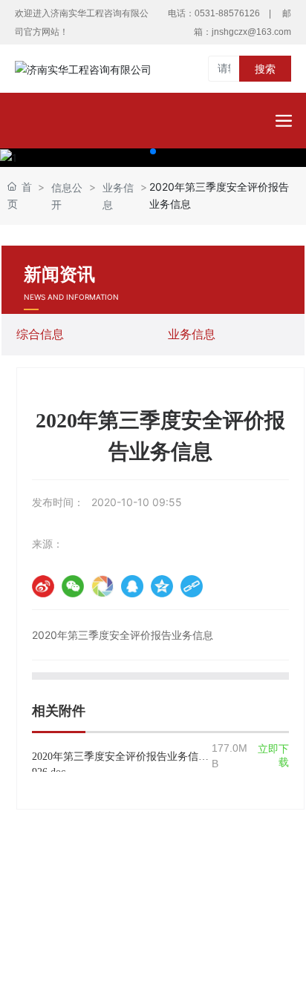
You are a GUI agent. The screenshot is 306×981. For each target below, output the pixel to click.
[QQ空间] (162, 586)
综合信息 (40, 334)
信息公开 (66, 196)
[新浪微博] (43, 586)
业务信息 (118, 196)
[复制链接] (191, 586)
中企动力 (169, 936)
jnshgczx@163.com (251, 32)
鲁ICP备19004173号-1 (153, 918)
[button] (153, 151)
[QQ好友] (132, 586)
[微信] (73, 586)
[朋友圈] (102, 586)
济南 (208, 936)
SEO (255, 896)
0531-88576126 (227, 13)
